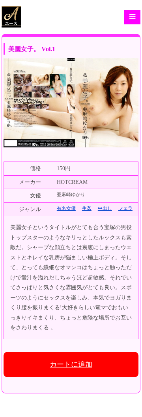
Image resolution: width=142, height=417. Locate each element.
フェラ (125, 208)
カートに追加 (71, 364)
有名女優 (66, 208)
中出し (105, 208)
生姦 (87, 208)
